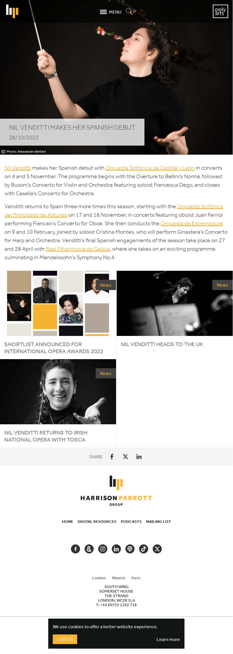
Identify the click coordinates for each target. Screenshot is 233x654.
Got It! (65, 639)
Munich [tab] (118, 578)
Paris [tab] (135, 578)
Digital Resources (97, 521)
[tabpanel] (116, 595)
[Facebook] (111, 456)
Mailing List (158, 521)
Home (67, 521)
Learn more (168, 639)
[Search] (129, 12)
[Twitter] (125, 456)
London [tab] (99, 578)
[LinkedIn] (139, 456)
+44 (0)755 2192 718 (118, 604)
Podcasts (131, 521)
